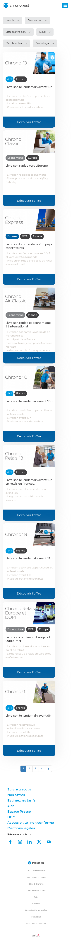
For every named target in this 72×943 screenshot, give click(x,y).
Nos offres (16, 795)
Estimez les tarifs (21, 800)
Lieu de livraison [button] (16, 31)
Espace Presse (19, 811)
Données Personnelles (36, 910)
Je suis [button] (10, 20)
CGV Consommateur (36, 877)
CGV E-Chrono (36, 884)
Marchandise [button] (14, 43)
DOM (11, 817)
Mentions (36, 917)
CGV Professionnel (36, 870)
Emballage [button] (42, 43)
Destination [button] (35, 20)
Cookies (36, 904)
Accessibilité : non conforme (30, 823)
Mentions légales (21, 828)
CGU (36, 897)
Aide (11, 806)
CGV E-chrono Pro (36, 890)
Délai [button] (42, 31)
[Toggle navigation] (65, 5)
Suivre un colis (19, 789)
